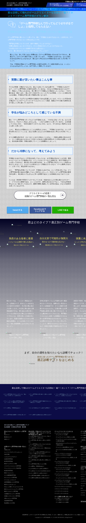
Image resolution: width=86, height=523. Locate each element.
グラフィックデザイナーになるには (63, 453)
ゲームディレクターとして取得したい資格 (66, 478)
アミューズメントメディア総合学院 (12, 468)
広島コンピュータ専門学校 (10, 498)
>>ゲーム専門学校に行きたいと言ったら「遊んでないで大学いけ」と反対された (14, 395)
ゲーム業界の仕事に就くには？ (64, 496)
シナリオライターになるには (61, 491)
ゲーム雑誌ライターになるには (62, 498)
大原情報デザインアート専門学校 (12, 493)
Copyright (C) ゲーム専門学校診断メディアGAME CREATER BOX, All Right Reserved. (53, 517)
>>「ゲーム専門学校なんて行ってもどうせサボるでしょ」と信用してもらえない (65, 395)
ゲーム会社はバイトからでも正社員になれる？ (40, 470)
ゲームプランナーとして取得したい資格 (65, 437)
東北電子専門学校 (8, 470)
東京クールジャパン (9, 472)
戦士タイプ (6, 434)
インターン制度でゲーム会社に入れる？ (38, 473)
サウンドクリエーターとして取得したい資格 (66, 471)
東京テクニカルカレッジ (10, 484)
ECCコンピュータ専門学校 (10, 477)
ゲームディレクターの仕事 (62, 475)
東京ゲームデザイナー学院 (10, 463)
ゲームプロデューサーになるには (62, 480)
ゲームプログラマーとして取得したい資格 (66, 465)
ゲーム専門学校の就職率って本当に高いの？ (39, 475)
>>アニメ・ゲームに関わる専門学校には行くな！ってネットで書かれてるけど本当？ (14, 401)
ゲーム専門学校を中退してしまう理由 (37, 463)
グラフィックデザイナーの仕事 (63, 455)
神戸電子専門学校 (8, 461)
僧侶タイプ (6, 439)
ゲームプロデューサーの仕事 (63, 481)
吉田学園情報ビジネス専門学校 (11, 482)
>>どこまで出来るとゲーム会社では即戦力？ (40, 408)
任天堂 (82, 469)
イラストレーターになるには (61, 488)
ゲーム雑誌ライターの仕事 (62, 499)
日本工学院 (6, 454)
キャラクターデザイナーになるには (63, 486)
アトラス (83, 495)
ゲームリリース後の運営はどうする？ (65, 447)
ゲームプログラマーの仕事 (62, 463)
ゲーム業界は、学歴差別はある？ (36, 466)
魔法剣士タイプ (8, 437)
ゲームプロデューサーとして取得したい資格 (66, 484)
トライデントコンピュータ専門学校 (12, 466)
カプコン (83, 476)
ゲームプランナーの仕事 (61, 434)
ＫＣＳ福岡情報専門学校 (10, 475)
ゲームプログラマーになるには (62, 461)
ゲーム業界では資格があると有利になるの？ (39, 477)
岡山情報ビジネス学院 (9, 503)
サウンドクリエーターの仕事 (63, 469)
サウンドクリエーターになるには (62, 467)
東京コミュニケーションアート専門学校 (13, 489)
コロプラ (83, 492)
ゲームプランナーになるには (61, 433)
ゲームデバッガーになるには (61, 493)
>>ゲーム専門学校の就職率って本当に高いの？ (14, 414)
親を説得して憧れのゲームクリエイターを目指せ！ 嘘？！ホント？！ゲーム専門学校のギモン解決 (40, 433)
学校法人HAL (7, 449)
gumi (82, 488)
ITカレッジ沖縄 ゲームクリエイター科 (13, 486)
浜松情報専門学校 (8, 500)
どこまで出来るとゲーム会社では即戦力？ (39, 468)
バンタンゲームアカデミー (10, 456)
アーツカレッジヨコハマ (10, 479)
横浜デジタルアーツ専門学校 (11, 491)
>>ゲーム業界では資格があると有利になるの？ (40, 414)
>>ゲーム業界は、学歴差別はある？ (12, 408)
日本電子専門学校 (8, 459)
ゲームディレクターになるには (62, 474)
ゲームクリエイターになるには (64, 431)
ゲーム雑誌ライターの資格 (62, 502)
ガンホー (83, 485)
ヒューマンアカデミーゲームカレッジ (13, 452)
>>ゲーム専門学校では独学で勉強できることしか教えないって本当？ (40, 401)
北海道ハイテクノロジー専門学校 (12, 496)
